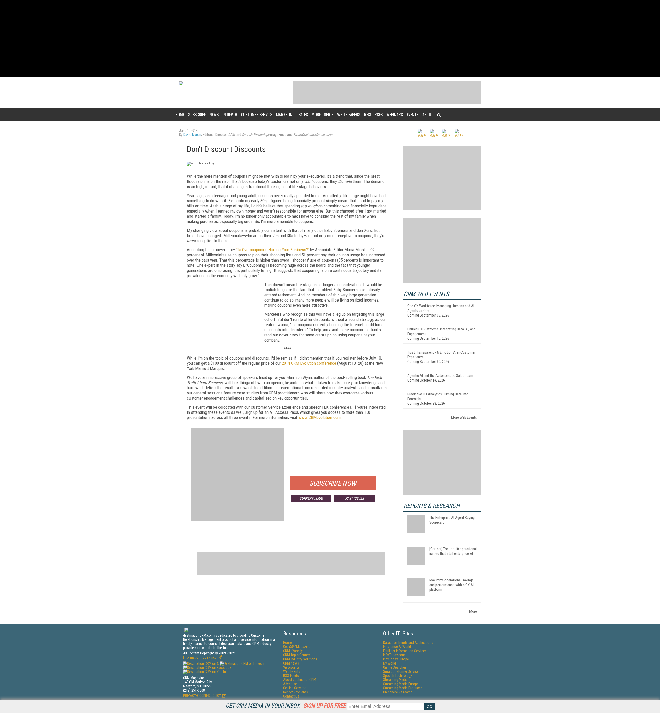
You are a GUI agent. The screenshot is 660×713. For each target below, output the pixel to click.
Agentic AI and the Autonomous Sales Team (440, 375)
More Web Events (464, 417)
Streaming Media (395, 680)
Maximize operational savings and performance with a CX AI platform (451, 585)
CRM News (291, 663)
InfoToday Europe (396, 659)
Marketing (285, 114)
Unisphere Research (397, 692)
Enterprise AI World (397, 647)
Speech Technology (397, 676)
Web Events (291, 671)
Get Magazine (296, 647)
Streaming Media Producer (402, 688)
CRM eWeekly (293, 651)
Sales (303, 114)
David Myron (192, 135)
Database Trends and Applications (408, 643)
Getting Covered (294, 688)
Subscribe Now (332, 483)
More (473, 611)
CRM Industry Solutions (300, 659)
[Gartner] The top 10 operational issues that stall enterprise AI (453, 551)
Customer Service (256, 114)
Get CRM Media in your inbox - (286, 705)
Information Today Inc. (200, 657)
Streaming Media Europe (401, 684)
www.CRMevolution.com (319, 417)
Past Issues (354, 498)
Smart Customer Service (401, 671)
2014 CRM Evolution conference (309, 363)
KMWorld (389, 663)
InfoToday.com (394, 655)
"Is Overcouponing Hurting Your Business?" (272, 249)
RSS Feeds (291, 676)
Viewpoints (291, 667)
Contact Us (291, 696)
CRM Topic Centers (297, 655)
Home (179, 114)
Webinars (394, 114)
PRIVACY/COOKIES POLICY (202, 696)
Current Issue (311, 498)
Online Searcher (394, 667)
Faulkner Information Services (405, 651)
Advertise (290, 684)
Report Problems (295, 692)
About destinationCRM (299, 680)
